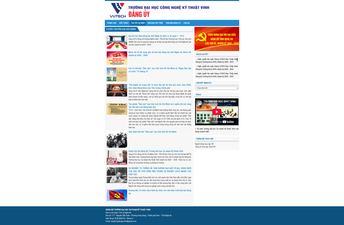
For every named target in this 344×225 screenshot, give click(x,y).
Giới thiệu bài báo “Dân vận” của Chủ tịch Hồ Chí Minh (152, 132)
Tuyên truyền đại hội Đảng (121, 29)
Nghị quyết (202, 54)
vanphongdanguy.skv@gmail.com (123, 221)
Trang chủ (111, 23)
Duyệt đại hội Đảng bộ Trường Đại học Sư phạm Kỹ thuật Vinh (156, 151)
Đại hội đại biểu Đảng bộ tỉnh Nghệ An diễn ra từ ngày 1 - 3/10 (156, 36)
